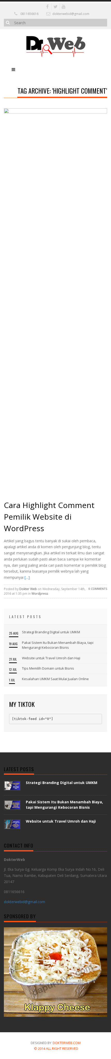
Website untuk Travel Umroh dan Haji (51, 658)
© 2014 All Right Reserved (56, 1048)
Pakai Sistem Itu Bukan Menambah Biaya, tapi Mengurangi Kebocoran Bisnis (57, 645)
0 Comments (98, 589)
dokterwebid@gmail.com (70, 14)
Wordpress (39, 593)
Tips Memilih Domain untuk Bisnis (48, 668)
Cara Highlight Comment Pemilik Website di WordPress (49, 516)
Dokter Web (28, 589)
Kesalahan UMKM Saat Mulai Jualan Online (55, 679)
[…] (26, 577)
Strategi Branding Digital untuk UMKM (51, 632)
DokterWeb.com (67, 1042)
